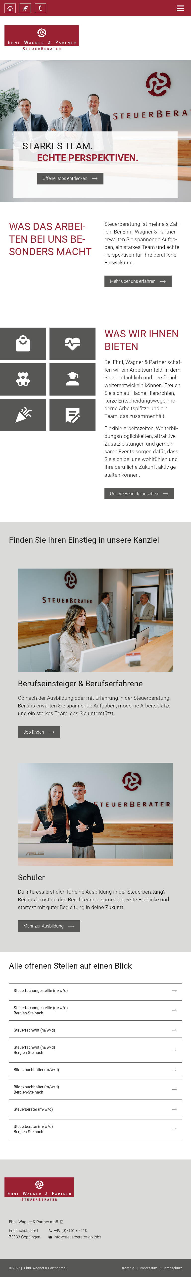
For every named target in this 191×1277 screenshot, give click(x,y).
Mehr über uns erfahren (132, 281)
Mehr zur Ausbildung (43, 926)
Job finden (33, 732)
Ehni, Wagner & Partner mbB (46, 1268)
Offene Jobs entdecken (65, 178)
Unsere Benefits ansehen (134, 493)
